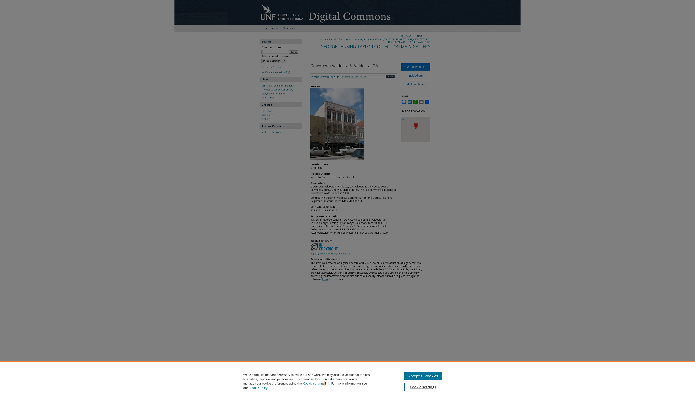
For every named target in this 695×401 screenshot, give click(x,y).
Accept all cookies (423, 375)
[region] (347, 381)
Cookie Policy (259, 388)
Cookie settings (313, 383)
